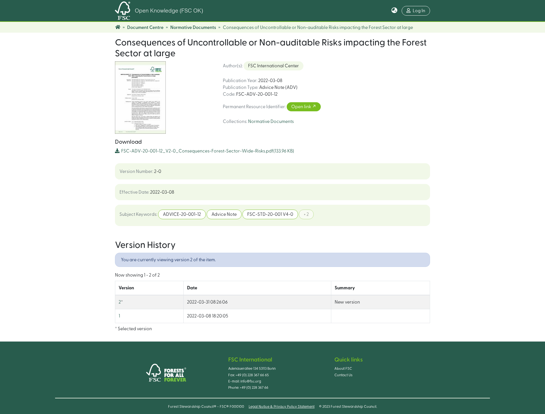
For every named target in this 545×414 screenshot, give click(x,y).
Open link (301, 106)
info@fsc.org (250, 381)
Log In (419, 11)
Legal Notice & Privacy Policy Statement (282, 406)
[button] (394, 10)
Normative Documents (193, 27)
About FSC (343, 368)
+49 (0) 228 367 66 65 (252, 375)
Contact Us (343, 375)
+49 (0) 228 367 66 (254, 387)
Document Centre (145, 27)
